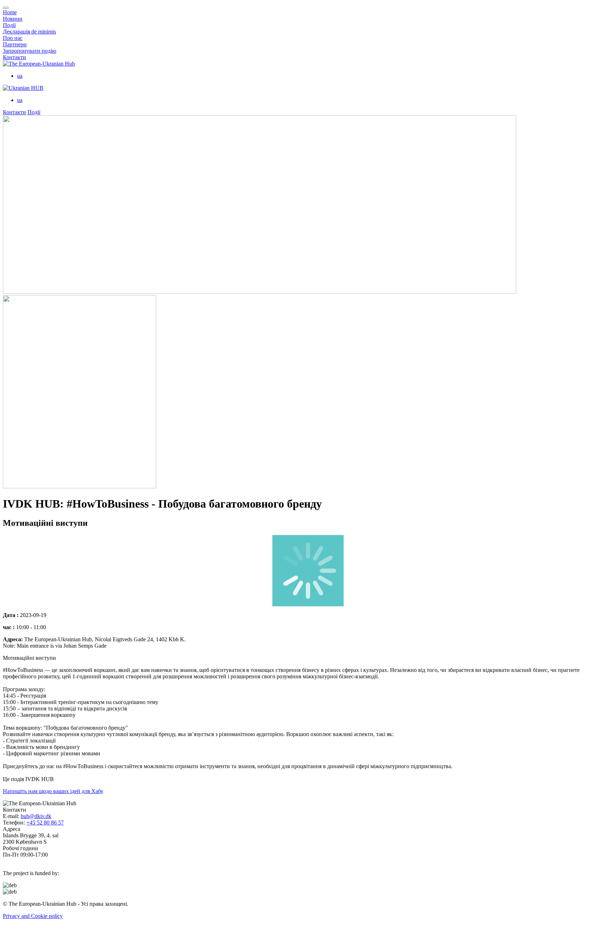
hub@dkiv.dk (36, 816)
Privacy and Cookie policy (33, 916)
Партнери (15, 44)
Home (10, 12)
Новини (12, 19)
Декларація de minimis (29, 32)
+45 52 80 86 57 (45, 822)
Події (9, 25)
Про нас (12, 38)
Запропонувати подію (29, 51)
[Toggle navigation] (6, 8)
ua (19, 76)
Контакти (14, 57)
